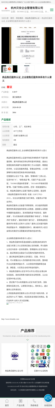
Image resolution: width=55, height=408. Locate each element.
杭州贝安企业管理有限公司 (30, 386)
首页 (12, 18)
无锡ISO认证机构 (41, 371)
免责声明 (28, 390)
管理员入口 (34, 390)
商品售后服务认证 (32, 18)
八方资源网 (21, 390)
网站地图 (41, 390)
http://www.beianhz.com (10, 319)
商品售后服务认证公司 (14, 371)
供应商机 (19, 18)
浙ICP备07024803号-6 (27, 382)
